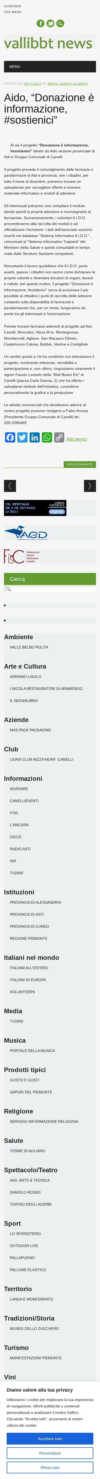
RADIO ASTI (20, 849)
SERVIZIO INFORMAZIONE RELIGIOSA (44, 1121)
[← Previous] (10, 486)
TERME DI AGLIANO (27, 1151)
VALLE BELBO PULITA (29, 647)
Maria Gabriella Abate (68, 83)
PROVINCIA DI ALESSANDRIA (35, 902)
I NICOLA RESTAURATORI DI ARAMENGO (46, 688)
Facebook (41, 23)
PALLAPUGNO (22, 1258)
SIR (13, 861)
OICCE (16, 837)
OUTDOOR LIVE (24, 1246)
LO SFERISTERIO (25, 1234)
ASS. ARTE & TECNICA (30, 1180)
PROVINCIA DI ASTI (27, 914)
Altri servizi (76, 439)
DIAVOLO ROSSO (25, 1192)
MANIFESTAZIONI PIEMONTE (36, 1358)
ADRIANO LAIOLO (25, 676)
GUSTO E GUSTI (24, 1080)
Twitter (50, 23)
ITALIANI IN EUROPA (28, 980)
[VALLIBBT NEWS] (50, 47)
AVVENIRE (19, 789)
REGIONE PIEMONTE (28, 938)
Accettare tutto (50, 1439)
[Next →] (90, 486)
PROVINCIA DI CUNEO (29, 926)
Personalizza (50, 1453)
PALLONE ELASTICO (28, 1270)
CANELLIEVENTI (24, 801)
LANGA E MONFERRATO (31, 1299)
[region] (50, 1430)
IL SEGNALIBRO (24, 700)
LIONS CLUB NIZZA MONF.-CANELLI (41, 759)
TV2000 (16, 873)
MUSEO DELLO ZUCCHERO (34, 1328)
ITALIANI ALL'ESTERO (29, 968)
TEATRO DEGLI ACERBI (30, 1204)
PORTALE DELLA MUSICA (32, 1051)
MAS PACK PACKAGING (30, 730)
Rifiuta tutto (50, 1467)
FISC (14, 813)
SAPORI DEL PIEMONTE (31, 1092)
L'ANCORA (19, 825)
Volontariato (80, 464)
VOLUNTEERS (22, 992)
